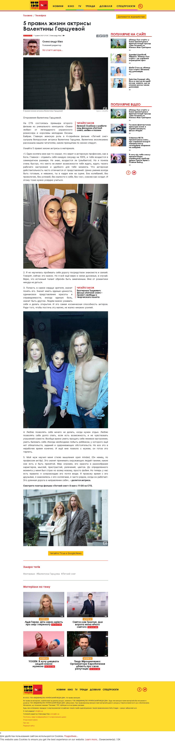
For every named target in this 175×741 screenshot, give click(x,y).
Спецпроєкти (111, 689)
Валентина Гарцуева (49, 573)
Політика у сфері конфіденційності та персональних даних (44, 717)
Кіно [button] (71, 6)
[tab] (128, 172)
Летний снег (69, 573)
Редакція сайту (28, 726)
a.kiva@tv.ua (54, 714)
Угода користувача (30, 720)
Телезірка (40, 15)
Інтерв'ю (44, 619)
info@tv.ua (39, 711)
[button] (141, 6)
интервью (30, 573)
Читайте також (92, 126)
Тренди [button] (90, 6)
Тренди (84, 689)
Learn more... (91, 739)
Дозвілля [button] (106, 6)
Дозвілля (95, 689)
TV (76, 689)
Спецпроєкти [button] (126, 6)
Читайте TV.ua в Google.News (65, 553)
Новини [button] (58, 6)
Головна (27, 15)
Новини (60, 689)
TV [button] (79, 6)
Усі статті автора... (52, 50)
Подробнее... (71, 736)
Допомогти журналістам (131, 16)
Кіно (70, 689)
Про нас (26, 723)
